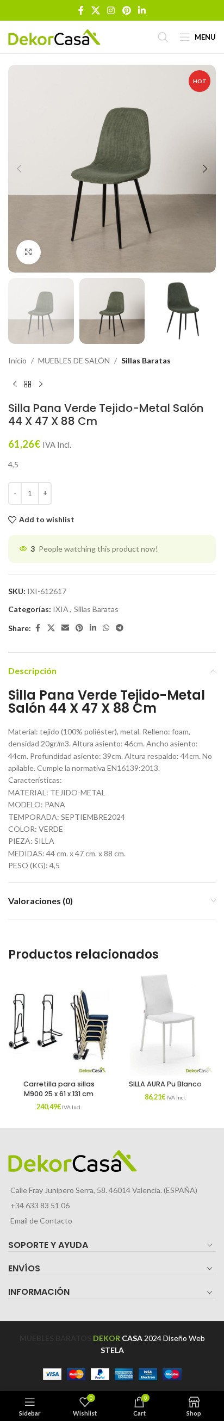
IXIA (61, 609)
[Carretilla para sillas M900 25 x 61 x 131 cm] (58, 1025)
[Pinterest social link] (126, 10)
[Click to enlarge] (28, 252)
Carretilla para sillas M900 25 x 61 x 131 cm (59, 1088)
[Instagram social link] (111, 10)
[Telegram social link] (120, 628)
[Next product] (40, 384)
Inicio (17, 360)
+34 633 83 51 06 (40, 1205)
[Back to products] (27, 384)
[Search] (163, 37)
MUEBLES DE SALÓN (74, 360)
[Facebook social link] (81, 10)
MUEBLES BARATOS (55, 1338)
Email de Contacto (41, 1220)
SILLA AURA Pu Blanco (165, 1084)
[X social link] (95, 10)
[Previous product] (14, 384)
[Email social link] (65, 628)
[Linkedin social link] (141, 10)
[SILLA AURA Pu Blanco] (165, 1025)
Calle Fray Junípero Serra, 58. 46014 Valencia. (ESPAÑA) (103, 1190)
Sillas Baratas (146, 360)
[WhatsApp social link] (106, 628)
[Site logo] (54, 36)
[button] (19, 169)
